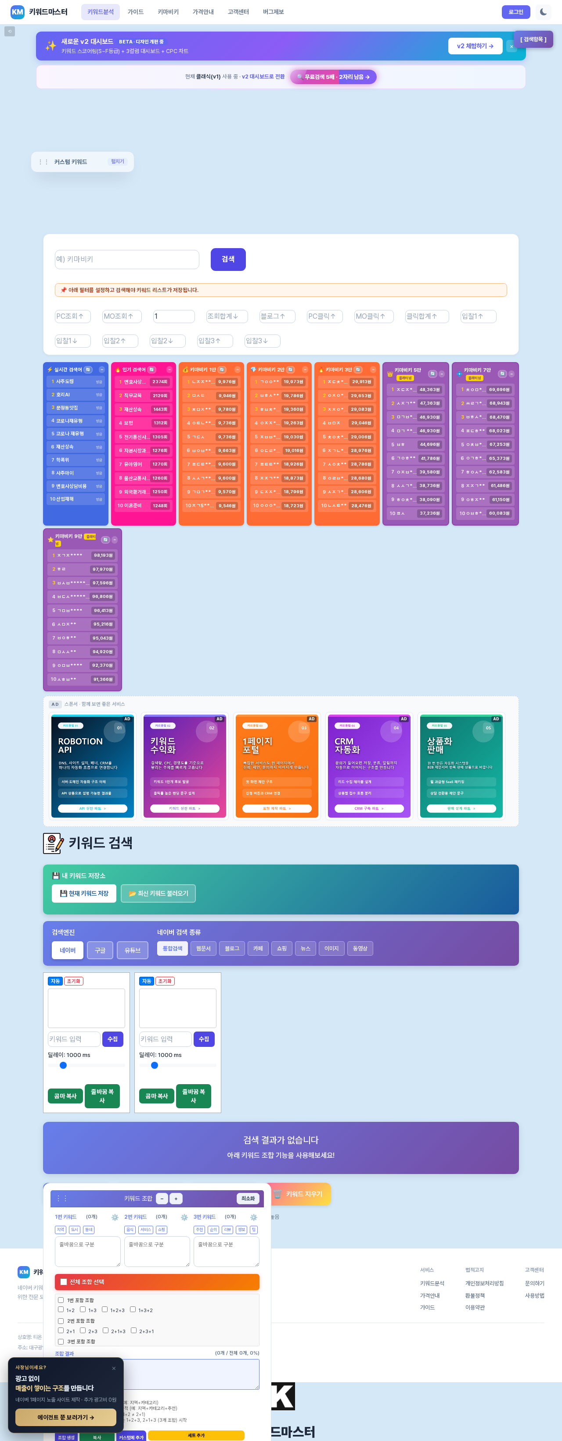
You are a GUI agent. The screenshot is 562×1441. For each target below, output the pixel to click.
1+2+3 (117, 1310)
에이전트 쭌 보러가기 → (66, 1417)
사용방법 (534, 1295)
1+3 (92, 1310)
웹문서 (203, 948)
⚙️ (115, 1217)
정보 (241, 1229)
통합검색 (172, 948)
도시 (74, 1229)
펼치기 (117, 161)
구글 (100, 950)
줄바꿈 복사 (102, 1096)
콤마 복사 (65, 1095)
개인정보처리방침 (484, 1283)
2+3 (92, 1331)
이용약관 (475, 1307)
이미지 (331, 948)
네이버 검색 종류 (179, 932)
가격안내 (203, 11)
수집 (113, 1039)
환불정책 (475, 1295)
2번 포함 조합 (81, 1321)
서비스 (145, 1229)
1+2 (70, 1310)
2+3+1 (146, 1331)
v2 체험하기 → (475, 46)
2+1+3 (118, 1331)
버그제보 (273, 11)
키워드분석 (100, 11)
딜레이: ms (69, 1054)
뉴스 (305, 948)
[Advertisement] (281, 155)
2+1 (70, 1331)
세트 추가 (196, 1435)
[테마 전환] (543, 12)
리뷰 (227, 1229)
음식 (129, 1229)
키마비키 (168, 11)
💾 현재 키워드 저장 (84, 893)
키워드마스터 (281, 1432)
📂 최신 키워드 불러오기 (158, 893)
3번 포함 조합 (81, 1341)
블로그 (232, 948)
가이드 (136, 11)
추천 (199, 1229)
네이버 (68, 950)
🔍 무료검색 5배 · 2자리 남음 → (333, 77)
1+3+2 (145, 1310)
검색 (228, 259)
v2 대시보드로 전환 (263, 76)
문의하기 (534, 1283)
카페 (258, 948)
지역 (60, 1229)
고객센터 (238, 11)
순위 (213, 1229)
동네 (88, 1229)
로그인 (516, 12)
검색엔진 (63, 932)
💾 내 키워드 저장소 (78, 876)
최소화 (248, 1198)
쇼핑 (282, 948)
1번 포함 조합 (80, 1300)
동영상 (360, 948)
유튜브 (132, 950)
